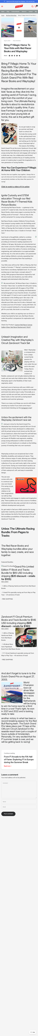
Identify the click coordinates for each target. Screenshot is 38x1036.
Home (2, 11)
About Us (24, 11)
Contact (31, 11)
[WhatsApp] (17, 56)
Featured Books (15, 11)
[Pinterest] (14, 56)
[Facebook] (9, 56)
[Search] (32, 6)
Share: (5, 55)
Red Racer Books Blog (11, 15)
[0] (35, 6)
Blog (36, 11)
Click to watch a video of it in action (15, 187)
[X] (12, 56)
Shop (8, 11)
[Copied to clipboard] (19, 56)
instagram (24, 408)
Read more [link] (7, 766)
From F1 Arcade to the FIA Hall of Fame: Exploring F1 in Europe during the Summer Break (19, 759)
